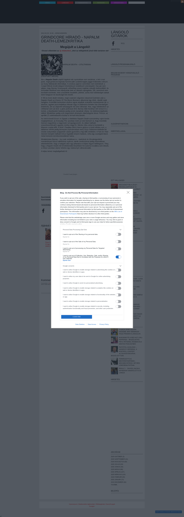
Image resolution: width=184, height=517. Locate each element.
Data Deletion (80, 324)
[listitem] (92, 230)
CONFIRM (77, 317)
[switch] (118, 234)
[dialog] (92, 258)
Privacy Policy (104, 324)
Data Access (92, 324)
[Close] (129, 193)
